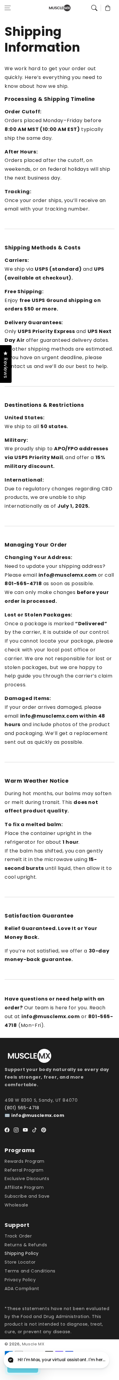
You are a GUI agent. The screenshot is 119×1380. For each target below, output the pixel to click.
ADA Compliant (22, 1289)
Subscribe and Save (27, 1196)
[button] (7, 8)
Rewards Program (25, 1161)
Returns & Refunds (26, 1245)
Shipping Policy (22, 1253)
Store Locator (20, 1262)
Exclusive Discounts (27, 1179)
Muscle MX (33, 1344)
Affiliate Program (24, 1187)
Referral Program (24, 1170)
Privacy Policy (20, 1280)
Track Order (18, 1236)
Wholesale (16, 1205)
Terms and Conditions (30, 1271)
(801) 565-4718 (22, 1108)
